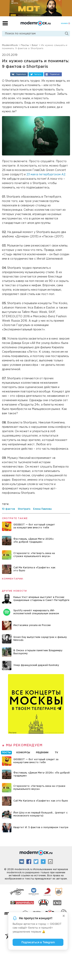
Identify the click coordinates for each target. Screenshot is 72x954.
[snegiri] (43, 902)
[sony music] (47, 891)
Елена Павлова (42, 509)
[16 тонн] (17, 891)
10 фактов (8, 509)
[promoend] (57, 902)
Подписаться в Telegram (38, 942)
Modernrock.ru (36, 23)
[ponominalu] (22, 902)
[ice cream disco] (58, 891)
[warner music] (34, 891)
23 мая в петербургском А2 (45, 174)
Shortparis (24, 509)
